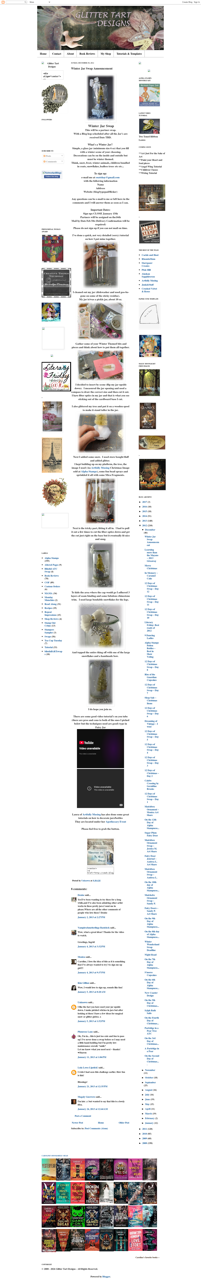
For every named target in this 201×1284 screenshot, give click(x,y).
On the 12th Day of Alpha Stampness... (152, 824)
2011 (145, 1128)
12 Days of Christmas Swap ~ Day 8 (152, 665)
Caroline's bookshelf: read (55, 1156)
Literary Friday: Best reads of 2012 (152, 626)
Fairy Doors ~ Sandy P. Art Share (151, 910)
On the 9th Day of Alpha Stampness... (152, 923)
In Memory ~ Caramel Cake (151, 575)
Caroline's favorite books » (147, 1257)
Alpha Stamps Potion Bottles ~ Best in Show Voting (152, 649)
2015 (145, 511)
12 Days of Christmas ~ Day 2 (152, 772)
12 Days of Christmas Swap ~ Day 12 (152, 587)
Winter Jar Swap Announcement (152, 541)
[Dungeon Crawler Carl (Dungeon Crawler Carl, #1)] (49, 1251)
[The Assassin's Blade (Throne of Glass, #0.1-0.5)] (121, 1250)
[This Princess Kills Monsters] (135, 1226)
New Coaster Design (151, 994)
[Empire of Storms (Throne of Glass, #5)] (92, 1179)
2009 (145, 1138)
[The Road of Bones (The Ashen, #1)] (106, 1250)
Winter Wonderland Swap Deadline (152, 946)
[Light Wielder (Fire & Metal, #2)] (49, 1203)
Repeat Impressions (51, 613)
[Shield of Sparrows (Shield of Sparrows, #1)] (77, 1249)
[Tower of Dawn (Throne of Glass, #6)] (77, 1179)
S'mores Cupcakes (151, 974)
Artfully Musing (100, 468)
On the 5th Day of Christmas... (152, 1002)
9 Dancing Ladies (150, 637)
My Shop (106, 54)
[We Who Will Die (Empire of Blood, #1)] (121, 1179)
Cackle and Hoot (150, 255)
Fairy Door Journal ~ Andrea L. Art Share (151, 860)
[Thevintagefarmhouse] (56, 296)
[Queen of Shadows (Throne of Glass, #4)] (49, 1226)
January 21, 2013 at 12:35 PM (92, 1086)
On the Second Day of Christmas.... (152, 1060)
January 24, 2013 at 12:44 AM (93, 1109)
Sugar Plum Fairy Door (151, 834)
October (149, 1077)
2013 (145, 520)
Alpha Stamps (89, 471)
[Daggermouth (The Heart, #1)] (106, 1179)
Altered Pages (51, 564)
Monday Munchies (49, 598)
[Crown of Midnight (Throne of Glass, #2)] (150, 1250)
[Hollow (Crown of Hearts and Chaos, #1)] (150, 1226)
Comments (51, 161)
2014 (145, 516)
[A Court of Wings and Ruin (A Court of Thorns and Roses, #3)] (135, 1179)
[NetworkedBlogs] (52, 172)
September (150, 1082)
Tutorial (49, 647)
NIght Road (151, 954)
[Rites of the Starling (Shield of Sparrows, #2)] (121, 1226)
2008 (145, 1143)
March (148, 1113)
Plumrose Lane (85, 1031)
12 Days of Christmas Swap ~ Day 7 (152, 689)
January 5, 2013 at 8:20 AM (91, 991)
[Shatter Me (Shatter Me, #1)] (106, 1202)
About (70, 54)
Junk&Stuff (148, 284)
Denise (81, 895)
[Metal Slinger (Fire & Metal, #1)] (121, 1202)
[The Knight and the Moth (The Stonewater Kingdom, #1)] (63, 1179)
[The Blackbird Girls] (92, 1250)
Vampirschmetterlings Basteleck (94, 927)
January (149, 1123)
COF (47, 582)
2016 (145, 506)
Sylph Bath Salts (150, 1012)
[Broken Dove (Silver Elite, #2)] (92, 1203)
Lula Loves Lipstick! (88, 1067)
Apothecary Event (116, 821)
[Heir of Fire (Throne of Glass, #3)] (63, 1250)
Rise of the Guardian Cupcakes (151, 677)
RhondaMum (148, 259)
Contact (56, 54)
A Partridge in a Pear (152, 1050)
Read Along (51, 604)
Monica (81, 956)
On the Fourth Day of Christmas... (152, 1020)
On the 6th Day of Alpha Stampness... (152, 984)
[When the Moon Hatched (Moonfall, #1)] (106, 1227)
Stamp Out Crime (50, 624)
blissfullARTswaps (53, 653)
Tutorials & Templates (129, 54)
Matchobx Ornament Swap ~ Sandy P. (151, 899)
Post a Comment (83, 1115)
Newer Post (77, 1122)
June (148, 1099)
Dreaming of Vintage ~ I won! (151, 723)
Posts (48, 156)
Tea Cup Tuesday (53, 640)
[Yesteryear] (49, 1179)
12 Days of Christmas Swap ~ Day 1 (152, 798)
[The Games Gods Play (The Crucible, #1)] (92, 1226)
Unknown (83, 1002)
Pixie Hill (146, 269)
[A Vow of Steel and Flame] (135, 1204)
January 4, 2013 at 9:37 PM (91, 972)
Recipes (48, 608)
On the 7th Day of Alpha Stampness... (152, 963)
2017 (145, 501)
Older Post (124, 1122)
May (147, 1104)
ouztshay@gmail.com (108, 177)
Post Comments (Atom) (96, 1128)
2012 (145, 525)
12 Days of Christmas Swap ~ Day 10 (152, 613)
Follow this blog (52, 176)
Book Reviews (87, 54)
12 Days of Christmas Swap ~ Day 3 (152, 761)
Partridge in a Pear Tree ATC (151, 1030)
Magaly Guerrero (86, 1096)
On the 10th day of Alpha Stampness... (152, 886)
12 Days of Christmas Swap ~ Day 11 (152, 600)
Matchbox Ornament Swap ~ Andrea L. (151, 873)
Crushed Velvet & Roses (149, 290)
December (150, 529)
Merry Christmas (151, 567)
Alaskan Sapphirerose (148, 275)
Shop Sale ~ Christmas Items (151, 700)
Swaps (48, 636)
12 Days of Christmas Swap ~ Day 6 (152, 712)
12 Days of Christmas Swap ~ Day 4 (152, 748)
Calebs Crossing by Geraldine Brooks (152, 785)
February (150, 1118)
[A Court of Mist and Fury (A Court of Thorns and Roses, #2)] (63, 1202)
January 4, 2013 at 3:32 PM (91, 946)
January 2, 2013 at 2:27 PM (91, 917)
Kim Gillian (83, 982)
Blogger (106, 1276)
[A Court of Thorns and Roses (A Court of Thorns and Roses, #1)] (77, 1202)
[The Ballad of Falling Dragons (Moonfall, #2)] (150, 1203)
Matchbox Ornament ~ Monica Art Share (152, 811)
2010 (145, 1133)
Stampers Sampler (49, 631)
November (150, 1070)
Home (43, 54)
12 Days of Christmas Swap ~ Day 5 (152, 735)
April (148, 1108)
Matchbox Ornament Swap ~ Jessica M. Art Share (151, 845)
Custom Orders (52, 586)
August (149, 1089)
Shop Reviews (52, 618)
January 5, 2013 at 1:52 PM (91, 1021)
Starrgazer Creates (147, 264)
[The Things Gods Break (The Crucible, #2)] (63, 1226)
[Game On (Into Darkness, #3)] (77, 1226)
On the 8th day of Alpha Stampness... (152, 934)
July (147, 1094)
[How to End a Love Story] (135, 1250)
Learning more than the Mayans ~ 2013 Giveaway (151, 555)
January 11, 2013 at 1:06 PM (92, 1057)
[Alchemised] (150, 1179)
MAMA (49, 593)
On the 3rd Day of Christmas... (152, 1040)
